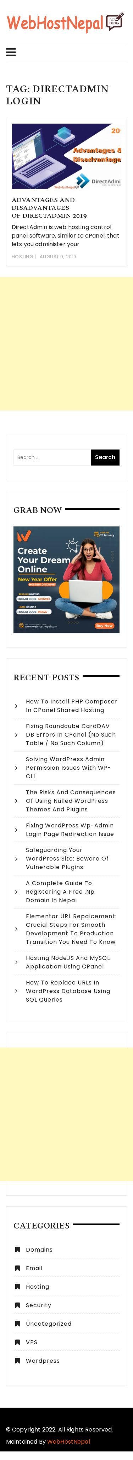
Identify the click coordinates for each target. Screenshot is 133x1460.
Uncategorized (49, 1324)
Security (38, 1305)
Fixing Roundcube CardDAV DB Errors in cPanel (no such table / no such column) (71, 734)
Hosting (22, 256)
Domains (39, 1250)
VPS (32, 1342)
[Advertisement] (66, 344)
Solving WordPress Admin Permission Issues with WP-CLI (68, 767)
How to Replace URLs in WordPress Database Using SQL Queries (68, 991)
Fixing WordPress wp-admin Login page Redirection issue (70, 829)
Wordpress (43, 1361)
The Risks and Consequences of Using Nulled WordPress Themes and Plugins (71, 801)
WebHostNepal (68, 1442)
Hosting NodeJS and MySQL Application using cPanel (68, 962)
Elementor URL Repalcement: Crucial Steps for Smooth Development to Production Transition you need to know (71, 929)
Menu (63, 52)
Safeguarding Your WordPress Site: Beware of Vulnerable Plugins (67, 858)
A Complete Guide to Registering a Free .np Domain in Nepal (60, 891)
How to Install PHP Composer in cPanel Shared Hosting (72, 705)
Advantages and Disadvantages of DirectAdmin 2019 (49, 207)
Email (34, 1268)
